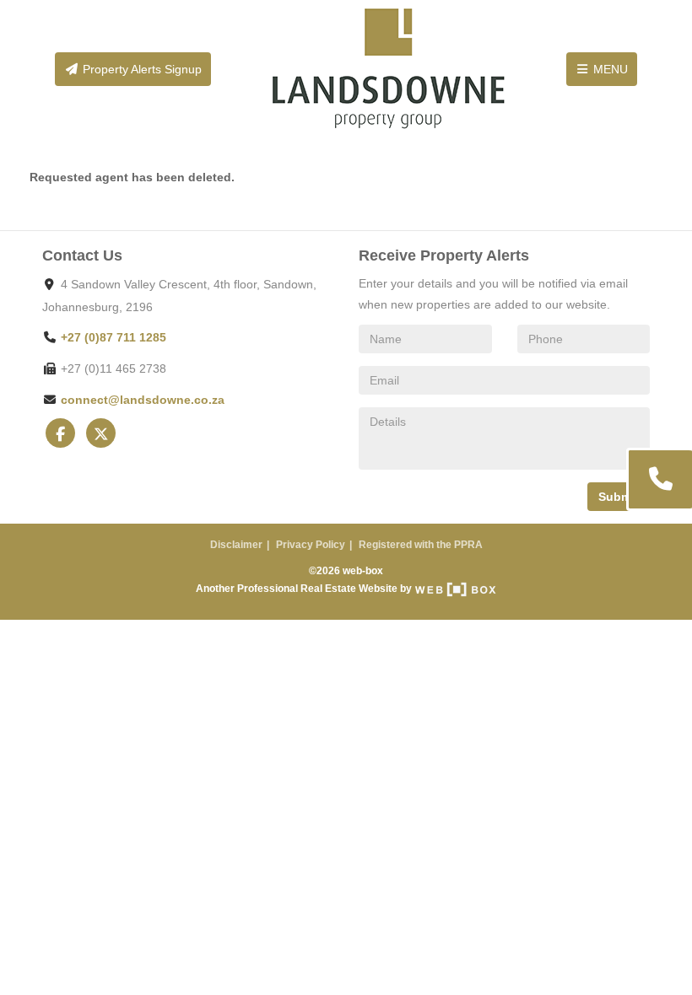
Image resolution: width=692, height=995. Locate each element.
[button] (659, 479)
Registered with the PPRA (421, 545)
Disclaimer (236, 545)
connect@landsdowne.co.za (142, 399)
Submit (618, 496)
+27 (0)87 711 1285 (113, 337)
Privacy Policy (310, 545)
